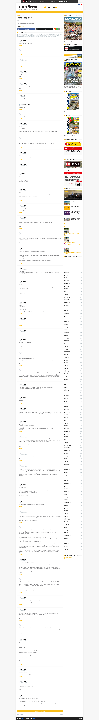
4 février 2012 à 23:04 (24, 41)
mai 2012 (73, 291)
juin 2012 (73, 293)
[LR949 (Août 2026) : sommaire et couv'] (67, 203)
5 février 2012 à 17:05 (24, 385)
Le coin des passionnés (40, 1)
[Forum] (77, 4)
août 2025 (73, 533)
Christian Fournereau (68, 557)
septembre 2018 (73, 407)
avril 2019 (73, 419)
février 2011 (73, 275)
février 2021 (73, 453)
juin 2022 (73, 478)
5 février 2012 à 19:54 (24, 528)
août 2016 (73, 368)
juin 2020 (73, 441)
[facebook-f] (79, 4)
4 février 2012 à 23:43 (24, 84)
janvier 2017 (73, 376)
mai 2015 (73, 345)
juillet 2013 (73, 310)
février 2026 (73, 543)
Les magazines (50, 1)
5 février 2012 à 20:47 (24, 598)
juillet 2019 (73, 423)
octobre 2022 (73, 485)
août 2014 (73, 330)
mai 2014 (73, 326)
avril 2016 (73, 362)
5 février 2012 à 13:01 (24, 269)
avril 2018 (73, 400)
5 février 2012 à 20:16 (24, 580)
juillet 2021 (73, 461)
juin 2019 (73, 422)
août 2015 (73, 349)
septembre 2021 (73, 464)
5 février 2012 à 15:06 (24, 340)
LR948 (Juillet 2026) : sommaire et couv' (75, 219)
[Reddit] (55, 29)
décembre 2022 (73, 488)
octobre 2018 (73, 409)
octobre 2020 (73, 447)
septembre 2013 (73, 313)
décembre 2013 (73, 318)
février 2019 (73, 415)
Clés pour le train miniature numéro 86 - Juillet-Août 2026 (72, 253)
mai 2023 (73, 496)
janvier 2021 (73, 452)
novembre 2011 (73, 282)
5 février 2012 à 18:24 (24, 454)
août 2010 (73, 271)
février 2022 (73, 472)
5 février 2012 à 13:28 (24, 282)
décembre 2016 (73, 374)
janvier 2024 (73, 507)
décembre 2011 (73, 283)
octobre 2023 (73, 504)
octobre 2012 (73, 299)
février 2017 (73, 378)
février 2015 (73, 340)
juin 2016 (73, 365)
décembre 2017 (73, 393)
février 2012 (73, 286)
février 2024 (73, 508)
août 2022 (73, 481)
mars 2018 (73, 398)
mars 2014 (73, 322)
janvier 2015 (73, 338)
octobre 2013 (73, 315)
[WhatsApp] (57, 29)
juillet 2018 (73, 404)
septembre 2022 (73, 483)
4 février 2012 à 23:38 (24, 60)
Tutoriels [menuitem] (29, 12)
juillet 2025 (73, 532)
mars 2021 (73, 455)
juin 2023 (73, 497)
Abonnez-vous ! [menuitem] (21, 12)
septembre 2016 (73, 370)
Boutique (56, 1)
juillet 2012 (73, 294)
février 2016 (73, 359)
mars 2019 (73, 417)
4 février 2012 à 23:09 (24, 51)
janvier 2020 (73, 433)
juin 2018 (73, 403)
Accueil (18, 15)
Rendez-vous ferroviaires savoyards (71, 233)
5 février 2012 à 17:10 (24, 409)
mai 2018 (73, 401)
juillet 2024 (73, 515)
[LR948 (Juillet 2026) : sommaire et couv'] (67, 219)
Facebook (61, 1)
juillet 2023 (73, 499)
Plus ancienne (59, 714)
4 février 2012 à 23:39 (24, 72)
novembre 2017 (73, 392)
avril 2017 (73, 381)
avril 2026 (73, 546)
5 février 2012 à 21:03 (24, 626)
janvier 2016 (73, 357)
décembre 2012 (73, 302)
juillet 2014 (73, 329)
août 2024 (73, 516)
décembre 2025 (73, 540)
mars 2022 (73, 474)
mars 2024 (73, 510)
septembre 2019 (73, 426)
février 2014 (73, 321)
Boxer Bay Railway (25, 104)
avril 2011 (73, 277)
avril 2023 (73, 494)
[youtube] (81, 4)
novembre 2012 (73, 300)
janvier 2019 (73, 414)
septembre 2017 (73, 389)
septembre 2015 (73, 351)
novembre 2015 (73, 354)
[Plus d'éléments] (62, 29)
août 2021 (73, 463)
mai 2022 (73, 477)
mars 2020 (73, 436)
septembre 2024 (73, 518)
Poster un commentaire (40, 711)
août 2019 (73, 425)
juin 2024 (73, 513)
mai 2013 (73, 307)
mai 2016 (73, 363)
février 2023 (73, 491)
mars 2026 (73, 544)
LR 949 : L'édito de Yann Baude (76, 207)
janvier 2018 (73, 395)
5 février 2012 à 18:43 (24, 485)
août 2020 (73, 444)
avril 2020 (73, 437)
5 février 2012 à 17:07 (24, 398)
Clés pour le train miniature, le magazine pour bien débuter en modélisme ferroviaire (72, 246)
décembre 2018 (73, 412)
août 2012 (73, 296)
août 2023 (73, 500)
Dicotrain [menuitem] (56, 12)
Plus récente (20, 714)
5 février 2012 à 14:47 (24, 331)
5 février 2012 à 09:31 (24, 165)
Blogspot (23, 718)
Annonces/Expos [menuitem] (47, 12)
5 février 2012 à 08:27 (24, 124)
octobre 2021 (73, 466)
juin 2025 (73, 530)
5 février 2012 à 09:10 (24, 153)
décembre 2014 (73, 337)
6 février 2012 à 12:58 (24, 670)
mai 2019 (73, 420)
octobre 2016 (73, 371)
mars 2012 (73, 288)
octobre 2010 (73, 272)
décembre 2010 (73, 274)
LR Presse (22, 15)
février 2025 (73, 526)
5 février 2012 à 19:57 (24, 560)
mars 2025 (73, 527)
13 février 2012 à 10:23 (24, 682)
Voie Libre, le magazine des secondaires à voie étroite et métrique (72, 236)
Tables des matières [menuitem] (64, 12)
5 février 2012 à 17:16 (24, 422)
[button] (80, 12)
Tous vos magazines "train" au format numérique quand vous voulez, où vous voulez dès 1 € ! (76, 214)
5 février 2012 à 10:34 (24, 218)
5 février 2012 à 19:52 (24, 512)
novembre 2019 (73, 430)
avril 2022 (73, 475)
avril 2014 (73, 324)
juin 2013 (73, 308)
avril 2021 (73, 456)
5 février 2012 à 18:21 (24, 437)
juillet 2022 (73, 480)
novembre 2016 (73, 373)
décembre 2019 (73, 431)
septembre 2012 (73, 297)
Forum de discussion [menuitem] (75, 12)
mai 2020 (73, 439)
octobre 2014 (73, 333)
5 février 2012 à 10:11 (24, 190)
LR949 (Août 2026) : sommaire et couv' (75, 202)
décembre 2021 (73, 469)
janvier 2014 (73, 319)
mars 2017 (73, 379)
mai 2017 (73, 382)
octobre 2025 (73, 537)
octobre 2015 (73, 352)
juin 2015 (73, 346)
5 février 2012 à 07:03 (24, 115)
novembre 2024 (73, 521)
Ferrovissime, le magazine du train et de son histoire (72, 227)
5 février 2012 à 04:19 (24, 105)
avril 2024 (73, 511)
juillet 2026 (73, 551)
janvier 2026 (73, 541)
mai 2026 (73, 548)
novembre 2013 (73, 316)
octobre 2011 (73, 280)
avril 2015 (73, 343)
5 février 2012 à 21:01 (24, 610)
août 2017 (73, 387)
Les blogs (32, 1)
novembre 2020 (73, 448)
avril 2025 (73, 529)
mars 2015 (73, 341)
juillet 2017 (73, 385)
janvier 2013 (73, 304)
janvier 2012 (73, 285)
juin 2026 (73, 549)
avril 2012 (73, 289)
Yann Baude (66, 558)
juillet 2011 (73, 278)
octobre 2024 (73, 519)
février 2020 (73, 434)
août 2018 (73, 406)
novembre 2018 (73, 411)
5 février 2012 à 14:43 (24, 319)
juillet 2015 (73, 348)
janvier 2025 (73, 524)
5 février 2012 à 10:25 (24, 206)
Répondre (20, 45)
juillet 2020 (73, 442)
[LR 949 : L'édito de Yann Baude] (67, 208)
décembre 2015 (73, 356)
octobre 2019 (73, 428)
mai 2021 (73, 458)
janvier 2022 (73, 470)
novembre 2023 (73, 505)
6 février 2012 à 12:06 (24, 640)
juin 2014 (73, 327)
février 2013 (73, 305)
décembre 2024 (73, 522)
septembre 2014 (73, 332)
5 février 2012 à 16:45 (24, 371)
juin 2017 (73, 384)
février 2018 (73, 396)
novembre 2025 (73, 538)
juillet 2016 (73, 367)
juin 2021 (73, 459)
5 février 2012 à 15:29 (24, 354)
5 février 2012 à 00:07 (24, 96)
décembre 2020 (73, 450)
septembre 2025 (73, 535)
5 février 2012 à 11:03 (24, 234)
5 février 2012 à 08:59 (24, 139)
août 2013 (73, 311)
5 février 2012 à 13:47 (24, 303)
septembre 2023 (73, 502)
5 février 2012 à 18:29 (24, 466)
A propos (66, 1)
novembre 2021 (73, 467)
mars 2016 (73, 360)
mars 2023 (73, 493)
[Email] (59, 29)
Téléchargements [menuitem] (38, 12)
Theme (33, 718)
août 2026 (73, 552)
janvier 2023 (73, 489)
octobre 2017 (73, 390)
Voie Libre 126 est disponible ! (70, 242)
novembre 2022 (73, 486)
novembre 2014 (73, 335)
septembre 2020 (73, 445)
